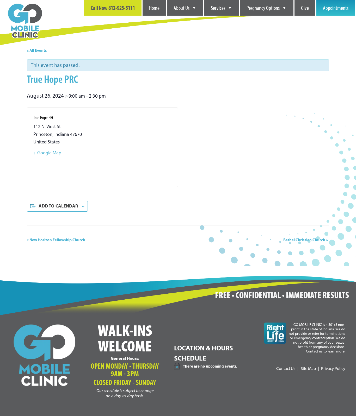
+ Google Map (47, 153)
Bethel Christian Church (305, 239)
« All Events (37, 50)
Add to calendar (58, 206)
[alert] (214, 366)
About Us (181, 7)
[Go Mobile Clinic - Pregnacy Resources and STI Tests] (25, 3)
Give (305, 7)
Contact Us (285, 368)
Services (218, 7)
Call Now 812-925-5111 (113, 7)
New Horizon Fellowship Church (56, 239)
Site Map (308, 368)
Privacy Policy (333, 368)
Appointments (335, 7)
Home (154, 7)
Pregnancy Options (263, 7)
